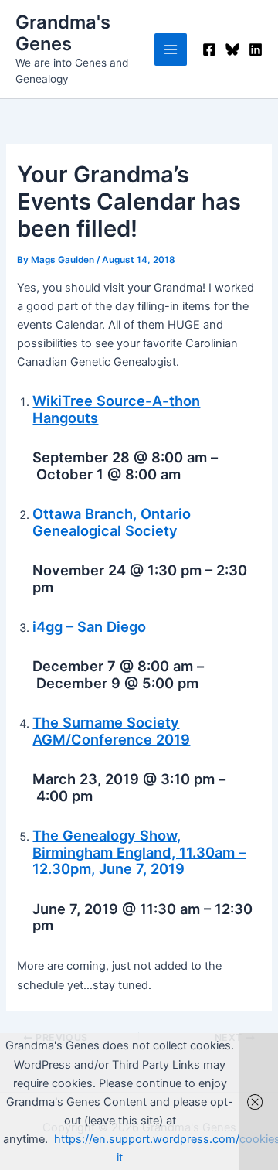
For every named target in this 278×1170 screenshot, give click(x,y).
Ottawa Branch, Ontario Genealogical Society (111, 522)
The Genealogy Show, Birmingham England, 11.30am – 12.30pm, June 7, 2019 (139, 852)
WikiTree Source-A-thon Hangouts (116, 409)
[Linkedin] (256, 49)
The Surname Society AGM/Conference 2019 (111, 731)
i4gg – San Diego (89, 626)
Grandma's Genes (62, 33)
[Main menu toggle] (170, 49)
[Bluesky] (232, 49)
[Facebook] (209, 49)
